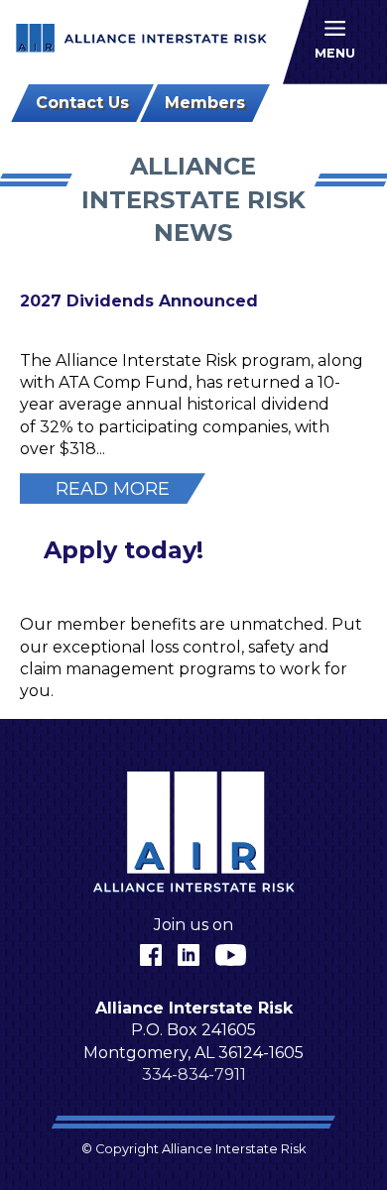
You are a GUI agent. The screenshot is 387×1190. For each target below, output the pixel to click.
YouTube (231, 955)
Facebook (151, 955)
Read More (113, 489)
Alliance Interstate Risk (142, 41)
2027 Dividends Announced (139, 301)
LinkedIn (188, 955)
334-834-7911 (194, 1074)
